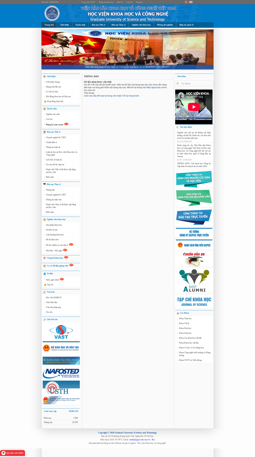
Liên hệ (129, 2)
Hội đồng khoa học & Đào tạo (57, 96)
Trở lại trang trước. (131, 96)
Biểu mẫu (49, 177)
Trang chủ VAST (88, 2)
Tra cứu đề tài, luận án (54, 164)
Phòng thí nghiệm (165, 25)
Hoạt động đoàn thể (55, 101)
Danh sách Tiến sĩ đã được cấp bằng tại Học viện (60, 170)
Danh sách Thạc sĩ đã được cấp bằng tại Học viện (60, 205)
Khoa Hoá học (184, 328)
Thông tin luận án (52, 147)
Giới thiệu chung (52, 82)
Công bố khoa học (55, 258)
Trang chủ (49, 25)
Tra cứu (48, 312)
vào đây (93, 96)
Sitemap (139, 2)
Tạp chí (50, 284)
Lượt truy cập (61, 411)
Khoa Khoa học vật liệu (188, 343)
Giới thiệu (64, 25)
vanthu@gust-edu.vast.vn (139, 439)
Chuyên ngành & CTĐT (55, 137)
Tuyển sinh (80, 25)
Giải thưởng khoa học (54, 234)
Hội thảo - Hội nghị (53, 250)
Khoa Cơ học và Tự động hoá (190, 347)
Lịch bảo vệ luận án (53, 159)
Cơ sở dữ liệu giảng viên (58, 266)
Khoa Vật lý (183, 323)
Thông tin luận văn (52, 199)
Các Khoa (184, 313)
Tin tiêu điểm (186, 127)
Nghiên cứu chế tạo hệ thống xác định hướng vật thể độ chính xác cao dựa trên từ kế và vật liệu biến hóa (194, 135)
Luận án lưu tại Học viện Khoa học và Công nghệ (60, 153)
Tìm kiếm (181, 76)
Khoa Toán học (184, 318)
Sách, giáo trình (51, 279)
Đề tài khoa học (51, 239)
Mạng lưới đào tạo (106, 2)
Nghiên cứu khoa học (141, 25)
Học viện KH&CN (53, 297)
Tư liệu (50, 273)
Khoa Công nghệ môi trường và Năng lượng (193, 354)
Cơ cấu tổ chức (51, 91)
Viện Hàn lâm (50, 302)
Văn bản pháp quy (52, 307)
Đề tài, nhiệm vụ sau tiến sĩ (56, 244)
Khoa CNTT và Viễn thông (189, 360)
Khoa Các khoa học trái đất (189, 338)
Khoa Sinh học (184, 333)
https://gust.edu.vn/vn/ (156, 87)
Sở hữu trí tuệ (50, 230)
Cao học (48, 119)
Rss (153, 439)
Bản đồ (120, 2)
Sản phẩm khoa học (53, 225)
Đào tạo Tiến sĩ (98, 25)
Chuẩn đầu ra (50, 142)
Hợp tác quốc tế (186, 25)
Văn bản (51, 292)
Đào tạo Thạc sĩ (118, 25)
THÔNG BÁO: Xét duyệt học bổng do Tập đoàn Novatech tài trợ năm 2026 (194, 164)
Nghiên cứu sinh (52, 114)
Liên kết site (52, 319)
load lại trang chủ (108, 96)
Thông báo (49, 190)
